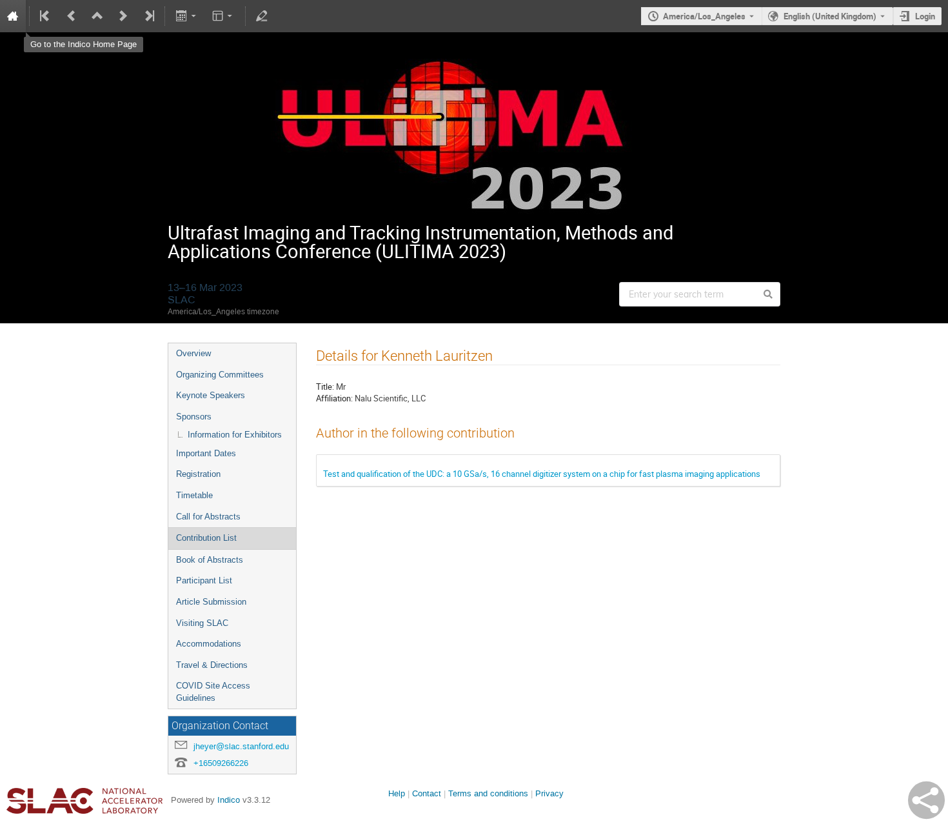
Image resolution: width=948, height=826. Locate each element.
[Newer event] (123, 16)
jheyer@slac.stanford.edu (241, 746)
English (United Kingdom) (830, 16)
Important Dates (206, 453)
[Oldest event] (46, 16)
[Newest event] (148, 16)
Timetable (194, 495)
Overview (193, 353)
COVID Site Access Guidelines (213, 692)
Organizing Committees (220, 374)
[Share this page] (926, 800)
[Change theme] (223, 16)
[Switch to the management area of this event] (262, 16)
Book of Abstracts (209, 560)
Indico (228, 799)
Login (925, 16)
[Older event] (71, 16)
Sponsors (194, 416)
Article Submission (211, 602)
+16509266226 (220, 763)
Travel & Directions (212, 665)
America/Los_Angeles (704, 16)
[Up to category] (97, 16)
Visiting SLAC (202, 623)
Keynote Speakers (210, 395)
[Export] (186, 16)
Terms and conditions (488, 793)
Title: (325, 386)
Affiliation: (334, 398)
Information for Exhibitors (235, 434)
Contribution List (206, 538)
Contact (426, 793)
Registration (198, 474)
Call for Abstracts (208, 516)
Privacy (549, 793)
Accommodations (208, 644)
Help (396, 793)
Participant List (204, 580)
